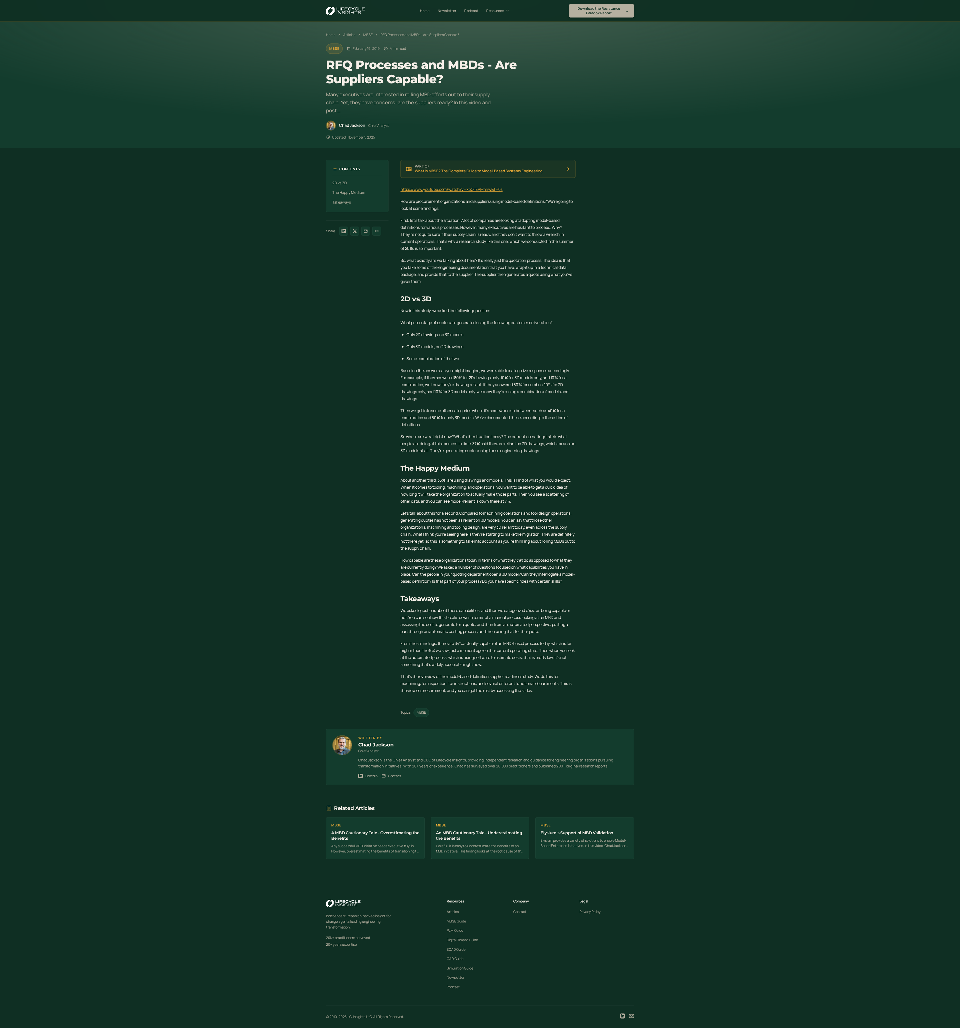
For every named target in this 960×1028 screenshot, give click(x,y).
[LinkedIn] (622, 1016)
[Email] (631, 1016)
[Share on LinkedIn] (343, 231)
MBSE (334, 48)
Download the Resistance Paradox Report (603, 10)
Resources (498, 10)
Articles (453, 911)
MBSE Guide (456, 921)
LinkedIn (371, 775)
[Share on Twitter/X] (354, 231)
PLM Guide (455, 930)
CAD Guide (455, 958)
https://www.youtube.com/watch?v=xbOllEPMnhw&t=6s (451, 189)
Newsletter (447, 10)
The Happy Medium (348, 192)
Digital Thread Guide (462, 939)
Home (425, 10)
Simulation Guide (460, 968)
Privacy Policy (590, 911)
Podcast (471, 10)
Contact (391, 776)
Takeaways (341, 202)
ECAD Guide (456, 949)
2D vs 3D (339, 183)
